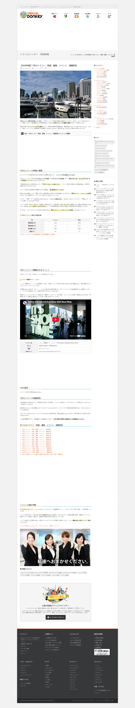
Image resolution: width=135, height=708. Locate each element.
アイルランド (75, 668)
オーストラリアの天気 (27, 572)
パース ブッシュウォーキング (103, 151)
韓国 (47, 665)
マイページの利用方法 (52, 650)
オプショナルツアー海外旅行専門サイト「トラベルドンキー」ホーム (38, 7)
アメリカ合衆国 (100, 68)
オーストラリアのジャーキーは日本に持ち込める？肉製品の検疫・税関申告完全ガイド (105, 190)
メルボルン (100, 100)
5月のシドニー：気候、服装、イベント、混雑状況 (36, 437)
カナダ (98, 105)
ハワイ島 (99, 120)
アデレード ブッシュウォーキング (104, 159)
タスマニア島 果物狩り (101, 170)
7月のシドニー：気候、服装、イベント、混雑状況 (36, 442)
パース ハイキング (100, 148)
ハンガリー (99, 668)
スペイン (73, 684)
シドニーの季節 (25, 575)
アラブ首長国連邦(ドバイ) (103, 690)
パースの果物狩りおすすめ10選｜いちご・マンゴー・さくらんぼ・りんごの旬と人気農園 (105, 237)
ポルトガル (99, 682)
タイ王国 (48, 672)
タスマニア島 (100, 93)
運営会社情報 (77, 7)
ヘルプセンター (75, 638)
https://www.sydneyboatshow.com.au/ (49, 351)
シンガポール (99, 110)
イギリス (73, 670)
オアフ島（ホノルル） (103, 119)
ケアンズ (99, 87)
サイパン (24, 672)
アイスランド (75, 665)
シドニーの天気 (82, 572)
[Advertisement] (67, 35)
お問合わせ (99, 645)
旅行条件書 (99, 640)
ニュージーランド (26, 675)
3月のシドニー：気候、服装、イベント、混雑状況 (36, 433)
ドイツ (97, 665)
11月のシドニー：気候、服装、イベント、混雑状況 (37, 450)
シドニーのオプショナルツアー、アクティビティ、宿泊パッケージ (39, 526)
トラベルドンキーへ (57, 617)
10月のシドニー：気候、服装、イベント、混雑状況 (37, 448)
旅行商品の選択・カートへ (54, 645)
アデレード (100, 82)
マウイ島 (99, 122)
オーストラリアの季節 (41, 572)
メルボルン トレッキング (102, 163)
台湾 (47, 675)
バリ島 (48, 680)
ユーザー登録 (25, 648)
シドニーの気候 (45, 575)
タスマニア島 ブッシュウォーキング (104, 142)
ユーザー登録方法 (51, 640)
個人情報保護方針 (76, 642)
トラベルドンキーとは (65, 7)
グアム (23, 670)
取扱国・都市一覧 (26, 644)
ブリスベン (100, 98)
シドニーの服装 (35, 575)
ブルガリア (99, 675)
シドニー (49, 68)
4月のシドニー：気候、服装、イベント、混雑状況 (36, 435)
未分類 (98, 127)
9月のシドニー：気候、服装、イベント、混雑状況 (36, 446)
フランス (98, 672)
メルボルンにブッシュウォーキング (104, 166)
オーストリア (75, 675)
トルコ (97, 693)
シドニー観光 (65, 575)
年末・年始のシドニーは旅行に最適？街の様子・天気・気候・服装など (42, 454)
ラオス (48, 687)
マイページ (24, 651)
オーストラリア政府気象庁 (33, 234)
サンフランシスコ (101, 70)
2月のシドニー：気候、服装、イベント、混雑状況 (36, 431)
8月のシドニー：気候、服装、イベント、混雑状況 (36, 444)
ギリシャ (73, 680)
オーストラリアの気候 (69, 572)
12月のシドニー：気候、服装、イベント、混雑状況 (37, 452)
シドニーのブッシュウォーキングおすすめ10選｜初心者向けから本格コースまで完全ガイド (105, 219)
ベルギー (98, 677)
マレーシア (49, 684)
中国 (47, 677)
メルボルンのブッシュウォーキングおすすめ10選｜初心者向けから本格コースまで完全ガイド (105, 213)
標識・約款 (99, 642)
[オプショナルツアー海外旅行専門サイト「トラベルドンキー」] (31, 15)
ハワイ (98, 117)
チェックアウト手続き (52, 647)
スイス (73, 682)
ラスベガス (100, 73)
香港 (47, 682)
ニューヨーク (100, 72)
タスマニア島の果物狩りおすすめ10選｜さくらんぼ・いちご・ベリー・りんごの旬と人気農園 (105, 231)
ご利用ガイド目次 (51, 638)
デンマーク (74, 689)
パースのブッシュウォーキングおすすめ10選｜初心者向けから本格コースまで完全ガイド (105, 202)
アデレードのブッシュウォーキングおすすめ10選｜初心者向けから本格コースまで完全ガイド (105, 208)
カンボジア (49, 668)
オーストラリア (100, 80)
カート (23, 653)
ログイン (24, 646)
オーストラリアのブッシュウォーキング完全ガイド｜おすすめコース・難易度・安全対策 (105, 225)
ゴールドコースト (101, 88)
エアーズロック (101, 85)
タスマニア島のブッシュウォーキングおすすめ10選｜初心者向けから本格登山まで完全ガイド (105, 196)
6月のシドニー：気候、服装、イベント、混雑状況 (36, 440)
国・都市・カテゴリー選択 (54, 642)
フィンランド (99, 670)
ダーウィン (100, 92)
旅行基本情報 (100, 77)
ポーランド (99, 680)
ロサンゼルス (100, 75)
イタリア (73, 672)
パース (98, 95)
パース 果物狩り (99, 172)
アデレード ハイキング (101, 153)
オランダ (73, 677)
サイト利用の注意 (76, 640)
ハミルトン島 (100, 97)
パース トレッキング (101, 145)
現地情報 (98, 647)
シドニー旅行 (55, 575)
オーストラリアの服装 (55, 572)
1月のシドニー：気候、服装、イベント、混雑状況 (36, 429)
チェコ (73, 687)
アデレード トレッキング (102, 156)
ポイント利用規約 (76, 645)
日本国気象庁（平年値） (49, 234)
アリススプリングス (102, 83)
